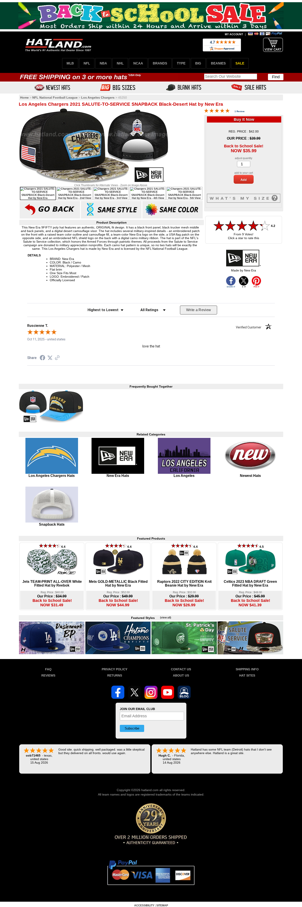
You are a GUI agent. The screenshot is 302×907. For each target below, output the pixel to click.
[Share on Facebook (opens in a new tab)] (42, 358)
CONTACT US (181, 669)
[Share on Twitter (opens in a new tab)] (50, 358)
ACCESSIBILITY (144, 905)
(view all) (165, 617)
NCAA (138, 63)
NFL (87, 63)
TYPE (181, 63)
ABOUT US (181, 675)
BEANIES (218, 63)
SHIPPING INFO (247, 669)
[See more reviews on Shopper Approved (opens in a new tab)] (57, 358)
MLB (70, 63)
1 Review (240, 111)
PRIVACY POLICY (114, 669)
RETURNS (114, 675)
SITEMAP (162, 905)
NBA (103, 63)
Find (276, 77)
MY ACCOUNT (234, 34)
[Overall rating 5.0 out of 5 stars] (217, 111)
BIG (198, 63)
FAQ (48, 669)
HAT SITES (247, 675)
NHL (120, 63)
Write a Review (198, 310)
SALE (239, 63)
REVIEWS (48, 675)
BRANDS (160, 63)
